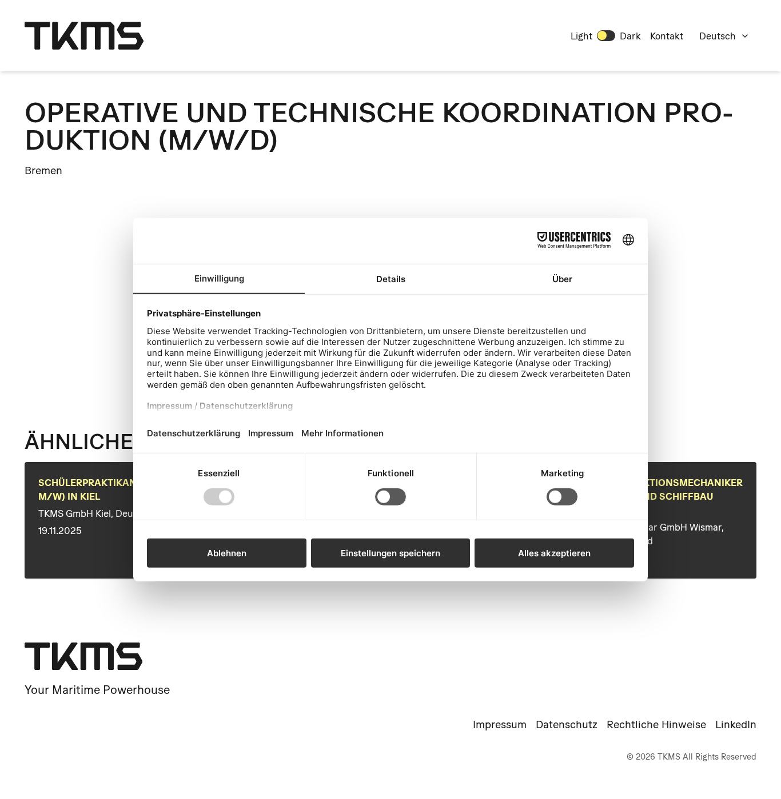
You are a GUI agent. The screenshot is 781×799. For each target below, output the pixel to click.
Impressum (500, 724)
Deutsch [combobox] (717, 36)
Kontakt (666, 36)
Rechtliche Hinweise (656, 724)
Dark (630, 36)
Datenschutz (566, 724)
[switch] (606, 35)
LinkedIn (735, 724)
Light (581, 36)
